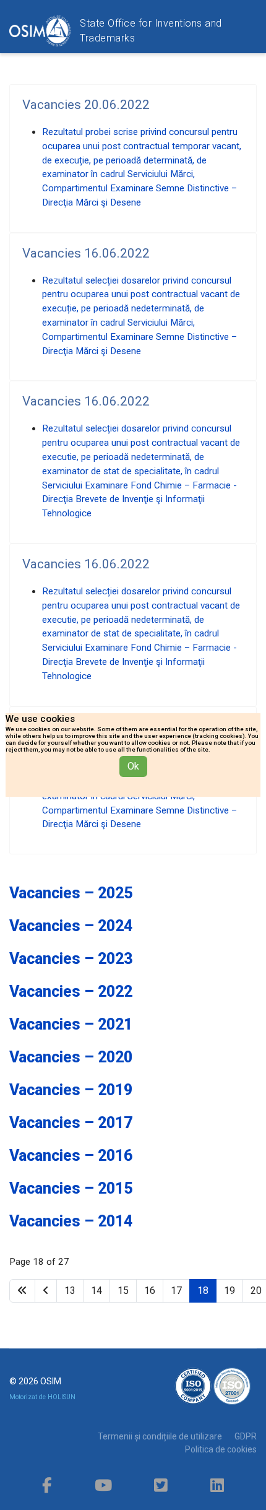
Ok (133, 766)
